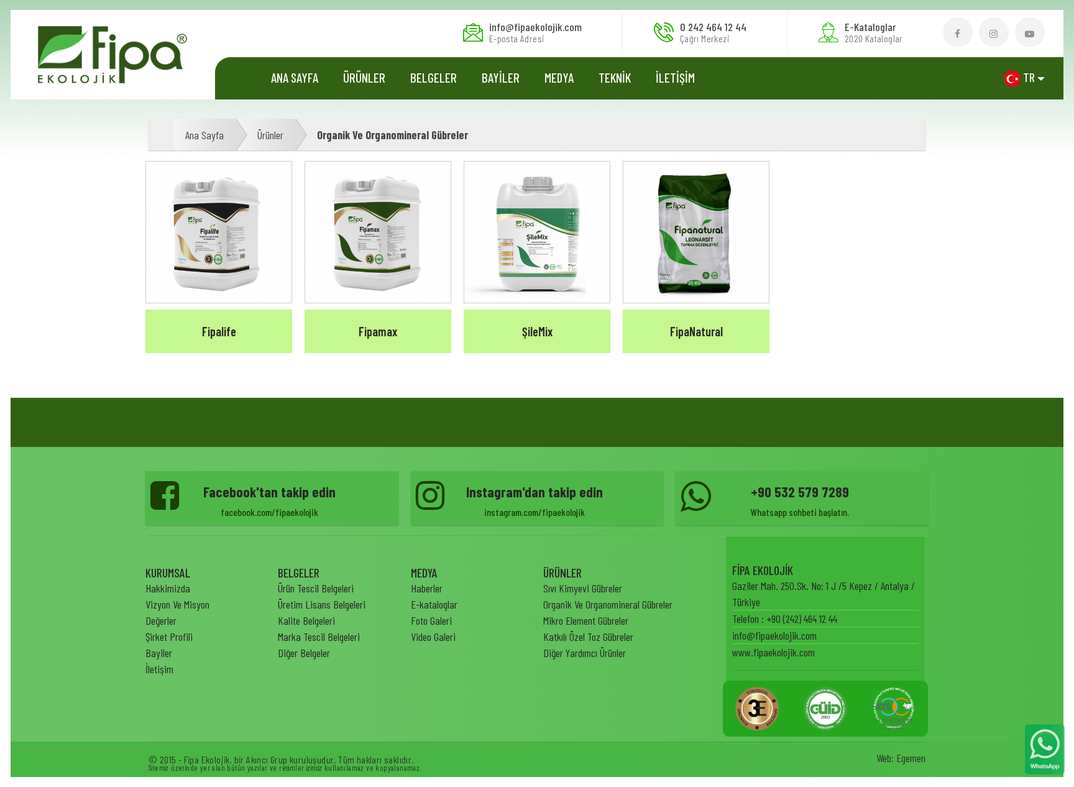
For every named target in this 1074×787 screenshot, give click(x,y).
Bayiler (158, 653)
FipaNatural (696, 331)
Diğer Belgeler (304, 653)
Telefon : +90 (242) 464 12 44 (784, 618)
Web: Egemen (900, 758)
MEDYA (559, 77)
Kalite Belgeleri (306, 620)
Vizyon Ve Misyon (177, 604)
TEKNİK (615, 77)
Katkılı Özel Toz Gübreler (588, 636)
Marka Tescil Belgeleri (319, 636)
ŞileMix (537, 331)
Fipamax (378, 331)
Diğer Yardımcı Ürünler (584, 653)
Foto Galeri (431, 620)
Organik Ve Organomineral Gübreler (392, 135)
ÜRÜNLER (364, 77)
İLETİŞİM (675, 77)
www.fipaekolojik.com (773, 652)
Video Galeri (433, 636)
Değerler (161, 620)
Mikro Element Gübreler (585, 620)
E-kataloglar (434, 604)
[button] (1024, 78)
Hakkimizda (167, 588)
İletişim (159, 669)
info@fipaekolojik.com (774, 635)
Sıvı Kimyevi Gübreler (582, 588)
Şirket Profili (169, 636)
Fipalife (219, 331)
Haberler (427, 588)
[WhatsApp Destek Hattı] (1045, 748)
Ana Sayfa (294, 77)
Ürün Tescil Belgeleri (316, 588)
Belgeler (433, 77)
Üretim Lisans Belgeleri (321, 604)
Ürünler (270, 135)
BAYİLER (501, 77)
